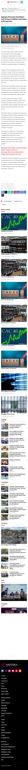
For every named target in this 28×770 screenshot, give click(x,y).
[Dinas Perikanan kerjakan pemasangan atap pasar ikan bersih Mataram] (4, 503)
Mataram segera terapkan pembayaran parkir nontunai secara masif (17, 488)
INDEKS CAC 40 (18, 201)
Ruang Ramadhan (6, 732)
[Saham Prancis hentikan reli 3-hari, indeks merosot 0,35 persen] (14, 535)
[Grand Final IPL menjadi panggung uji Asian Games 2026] (4, 469)
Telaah (3, 735)
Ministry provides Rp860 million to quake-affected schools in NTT (16, 440)
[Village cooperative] (4, 462)
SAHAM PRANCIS (8, 201)
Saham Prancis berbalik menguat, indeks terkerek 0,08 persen (13, 344)
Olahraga (3, 705)
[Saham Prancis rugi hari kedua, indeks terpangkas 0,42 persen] (14, 382)
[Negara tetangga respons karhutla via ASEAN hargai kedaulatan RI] (4, 447)
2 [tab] (12, 602)
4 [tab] (16, 602)
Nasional (3, 741)
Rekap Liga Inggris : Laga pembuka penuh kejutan (12, 651)
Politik (3, 700)
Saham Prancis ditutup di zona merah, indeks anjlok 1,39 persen (12, 367)
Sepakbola (4, 708)
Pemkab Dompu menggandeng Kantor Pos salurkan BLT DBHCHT (16, 573)
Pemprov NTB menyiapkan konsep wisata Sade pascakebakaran (17, 516)
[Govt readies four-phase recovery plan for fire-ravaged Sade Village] (4, 433)
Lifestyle (3, 710)
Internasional (5, 744)
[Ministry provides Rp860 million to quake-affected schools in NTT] (4, 440)
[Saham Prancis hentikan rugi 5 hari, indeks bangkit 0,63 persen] (14, 221)
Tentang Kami (5, 754)
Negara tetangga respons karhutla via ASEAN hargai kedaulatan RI (16, 447)
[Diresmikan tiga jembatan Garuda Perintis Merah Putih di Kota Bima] (4, 496)
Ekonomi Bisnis (13, 8)
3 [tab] (14, 602)
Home (5, 8)
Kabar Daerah (5, 694)
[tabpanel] (14, 592)
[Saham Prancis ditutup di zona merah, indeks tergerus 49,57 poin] (14, 244)
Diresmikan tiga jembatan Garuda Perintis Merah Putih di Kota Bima (17, 495)
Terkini (3, 675)
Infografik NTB (5, 737)
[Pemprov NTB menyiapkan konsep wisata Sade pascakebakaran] (4, 517)
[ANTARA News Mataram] (15, 2)
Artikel (3, 719)
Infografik (4, 604)
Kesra (2, 716)
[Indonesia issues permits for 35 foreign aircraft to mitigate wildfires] (4, 426)
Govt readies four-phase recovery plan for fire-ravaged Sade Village (16, 433)
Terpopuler (4, 482)
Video (2, 686)
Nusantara (4, 688)
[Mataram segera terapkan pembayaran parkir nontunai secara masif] (4, 488)
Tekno (3, 727)
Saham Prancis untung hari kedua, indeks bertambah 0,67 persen (13, 321)
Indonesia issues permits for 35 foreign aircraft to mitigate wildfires (17, 426)
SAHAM (4, 204)
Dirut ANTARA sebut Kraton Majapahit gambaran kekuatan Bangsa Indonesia (17, 454)
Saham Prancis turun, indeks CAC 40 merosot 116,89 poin (12, 299)
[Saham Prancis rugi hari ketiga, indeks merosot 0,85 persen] (14, 267)
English (3, 730)
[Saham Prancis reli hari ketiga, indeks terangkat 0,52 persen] (14, 404)
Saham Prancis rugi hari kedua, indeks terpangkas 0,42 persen (12, 390)
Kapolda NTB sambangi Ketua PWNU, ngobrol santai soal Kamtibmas (17, 509)
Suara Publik (4, 691)
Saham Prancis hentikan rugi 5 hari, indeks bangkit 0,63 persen (14, 230)
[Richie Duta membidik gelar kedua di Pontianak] (4, 476)
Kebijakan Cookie (6, 752)
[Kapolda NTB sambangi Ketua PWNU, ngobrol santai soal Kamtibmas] (4, 510)
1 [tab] (9, 602)
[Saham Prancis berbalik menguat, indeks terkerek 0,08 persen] (14, 336)
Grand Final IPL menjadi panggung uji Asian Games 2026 (17, 468)
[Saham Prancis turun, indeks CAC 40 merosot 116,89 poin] (14, 290)
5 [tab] (18, 602)
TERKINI (3, 420)
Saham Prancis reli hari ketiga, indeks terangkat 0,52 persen (12, 413)
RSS (2, 759)
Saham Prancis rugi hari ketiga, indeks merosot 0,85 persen (12, 276)
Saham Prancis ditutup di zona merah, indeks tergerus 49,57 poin (12, 253)
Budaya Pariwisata (6, 713)
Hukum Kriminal (5, 697)
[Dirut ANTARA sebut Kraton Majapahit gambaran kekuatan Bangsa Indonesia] (4, 455)
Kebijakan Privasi (6, 749)
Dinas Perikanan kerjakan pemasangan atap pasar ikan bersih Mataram (17, 502)
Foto (2, 580)
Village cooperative (14, 460)
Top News (4, 523)
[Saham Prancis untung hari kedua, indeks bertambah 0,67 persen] (14, 313)
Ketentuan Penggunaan (8, 746)
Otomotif (3, 725)
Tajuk (2, 722)
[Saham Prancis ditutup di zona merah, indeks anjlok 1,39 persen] (14, 359)
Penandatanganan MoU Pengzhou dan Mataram (12, 597)
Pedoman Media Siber (7, 757)
